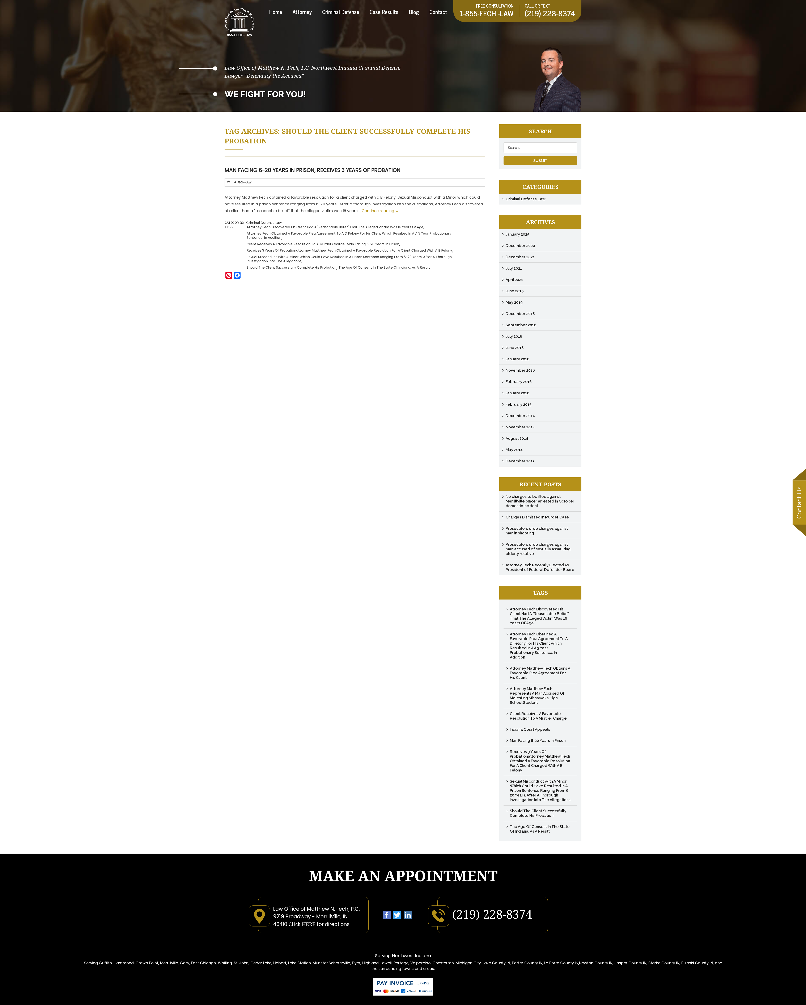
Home (275, 12)
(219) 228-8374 (550, 13)
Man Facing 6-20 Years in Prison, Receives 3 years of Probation (312, 170)
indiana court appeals (530, 729)
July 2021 (514, 268)
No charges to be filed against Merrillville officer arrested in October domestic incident (540, 501)
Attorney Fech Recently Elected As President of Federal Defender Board (540, 567)
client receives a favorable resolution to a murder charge (296, 244)
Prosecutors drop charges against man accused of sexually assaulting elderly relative (538, 549)
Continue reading (380, 210)
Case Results (384, 12)
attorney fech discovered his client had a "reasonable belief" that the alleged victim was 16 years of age (335, 227)
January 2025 (517, 234)
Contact (438, 12)
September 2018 (521, 325)
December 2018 (520, 313)
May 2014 (514, 449)
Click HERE (302, 924)
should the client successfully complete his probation (291, 267)
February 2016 (519, 381)
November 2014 (520, 427)
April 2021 (514, 279)
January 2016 (517, 393)
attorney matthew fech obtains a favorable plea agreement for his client (540, 673)
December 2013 (520, 461)
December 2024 (520, 245)
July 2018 (514, 336)
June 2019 (515, 291)
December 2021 (520, 257)
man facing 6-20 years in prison (373, 244)
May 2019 (514, 302)
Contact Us (799, 503)
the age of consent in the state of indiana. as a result (384, 267)
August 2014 (517, 438)
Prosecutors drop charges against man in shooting (537, 530)
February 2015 (518, 404)
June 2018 (515, 347)
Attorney (302, 12)
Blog (414, 12)
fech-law (244, 182)
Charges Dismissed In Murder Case (537, 517)
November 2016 (520, 370)
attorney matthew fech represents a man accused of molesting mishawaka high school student (537, 695)
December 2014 (520, 415)
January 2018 (517, 359)
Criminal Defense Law (264, 222)
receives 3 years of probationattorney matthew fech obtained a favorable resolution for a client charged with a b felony (349, 250)
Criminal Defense (340, 12)
